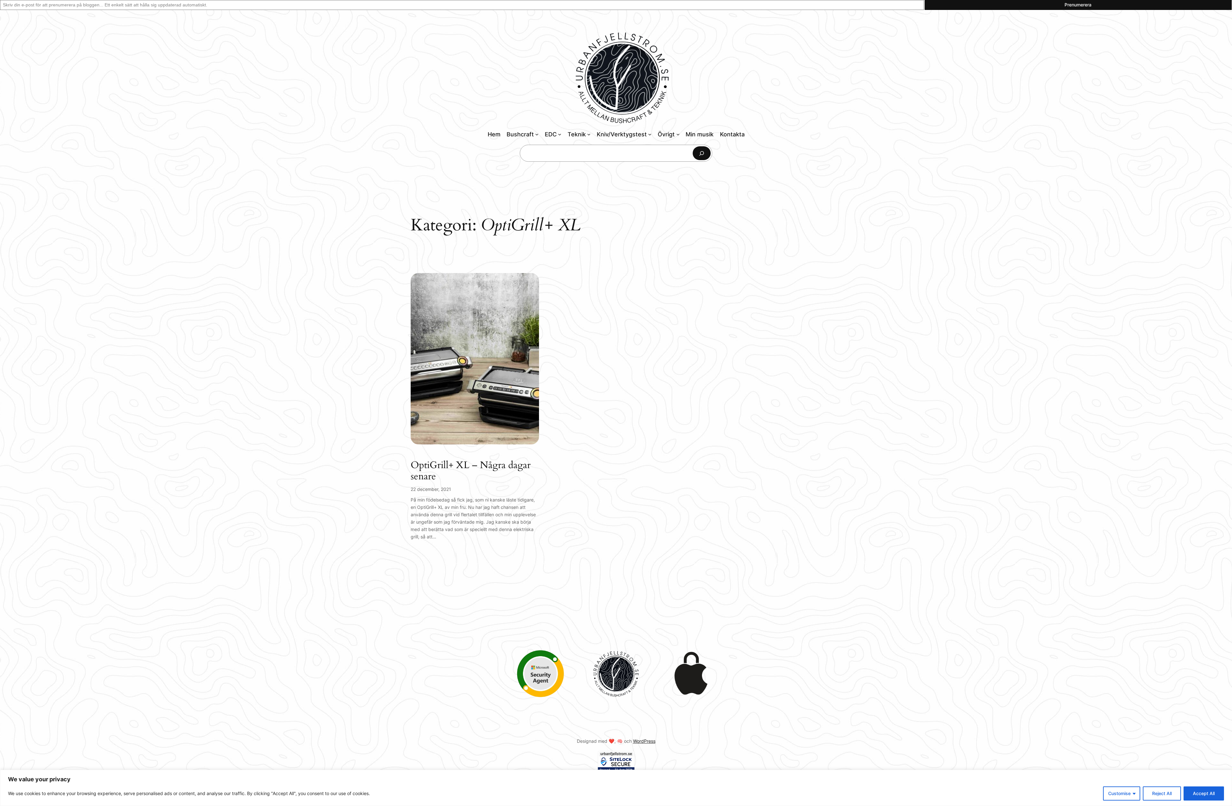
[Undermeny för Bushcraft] (537, 134)
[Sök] (702, 153)
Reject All (1162, 793)
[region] (616, 788)
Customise (1119, 793)
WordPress (644, 741)
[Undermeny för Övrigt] (678, 134)
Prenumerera (1078, 4)
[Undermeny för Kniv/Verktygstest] (650, 134)
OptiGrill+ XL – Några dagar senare (471, 471)
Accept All (1204, 793)
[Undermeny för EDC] (559, 134)
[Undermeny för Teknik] (589, 134)
